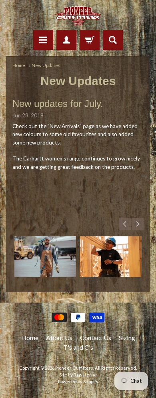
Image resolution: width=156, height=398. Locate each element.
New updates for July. (57, 103)
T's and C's (78, 347)
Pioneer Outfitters (74, 367)
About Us (59, 337)
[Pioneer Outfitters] (78, 16)
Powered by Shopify (78, 381)
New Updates (46, 65)
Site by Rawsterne (78, 374)
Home (18, 65)
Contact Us (95, 337)
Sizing (127, 337)
